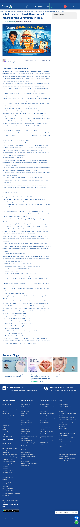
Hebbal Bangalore (25, 407)
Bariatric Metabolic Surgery (47, 407)
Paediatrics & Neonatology (9, 416)
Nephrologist (62, 426)
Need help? (49, 2)
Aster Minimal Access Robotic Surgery (10, 501)
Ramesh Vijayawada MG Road (29, 436)
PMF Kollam (24, 425)
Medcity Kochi (25, 411)
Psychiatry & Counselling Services (49, 440)
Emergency (5, 468)
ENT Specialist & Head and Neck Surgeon (67, 414)
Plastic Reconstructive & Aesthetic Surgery (9, 472)
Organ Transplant (25, 461)
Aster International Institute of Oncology (10, 449)
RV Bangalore (24, 438)
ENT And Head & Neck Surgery (48, 413)
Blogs (4, 434)
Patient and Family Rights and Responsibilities (29, 464)
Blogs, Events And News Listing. (11, 11)
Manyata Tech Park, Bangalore (67, 459)
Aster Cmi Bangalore (25, 11)
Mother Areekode (25, 420)
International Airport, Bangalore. (67, 454)
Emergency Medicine (45, 416)
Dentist (61, 409)
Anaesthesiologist (63, 404)
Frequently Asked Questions (28, 457)
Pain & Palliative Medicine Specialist (68, 433)
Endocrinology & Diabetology (47, 418)
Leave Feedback (70, 2)
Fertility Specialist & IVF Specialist (68, 422)
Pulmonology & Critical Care (9, 418)
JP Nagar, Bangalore (64, 456)
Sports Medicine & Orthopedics (10, 491)
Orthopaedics (6, 413)
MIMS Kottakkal (25, 418)
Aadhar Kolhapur (25, 404)
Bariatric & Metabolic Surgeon (66, 407)
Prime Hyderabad (25, 427)
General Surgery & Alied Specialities (8, 483)
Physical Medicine (63, 435)
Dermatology (43, 411)
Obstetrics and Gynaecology (9, 409)
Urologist (61, 446)
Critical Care (5, 466)
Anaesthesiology (44, 404)
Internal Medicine (44, 422)
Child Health (5, 495)
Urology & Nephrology (8, 459)
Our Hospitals (31, 6)
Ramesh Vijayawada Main (28, 434)
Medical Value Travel (26, 450)
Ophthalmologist (63, 431)
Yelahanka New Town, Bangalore (67, 461)
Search (77, 2)
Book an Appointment (8, 432)
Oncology (5, 411)
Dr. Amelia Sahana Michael (23, 22)
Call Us (68, 6)
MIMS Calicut (24, 413)
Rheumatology (44, 442)
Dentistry (42, 409)
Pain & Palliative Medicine (46, 431)
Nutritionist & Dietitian (65, 429)
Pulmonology (5, 498)
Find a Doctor (6, 425)
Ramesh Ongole (25, 431)
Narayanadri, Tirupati (26, 422)
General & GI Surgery (7, 488)
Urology (4, 480)
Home (1, 11)
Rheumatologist (63, 444)
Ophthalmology (44, 429)
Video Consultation (26, 452)
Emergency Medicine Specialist (67, 417)
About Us (5, 427)
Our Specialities (44, 6)
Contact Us (62, 2)
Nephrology (5, 486)
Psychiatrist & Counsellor (65, 442)
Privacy (7, 519)
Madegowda (24, 409)
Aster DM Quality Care (8, 436)
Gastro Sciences (6, 475)
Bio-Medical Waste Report (28, 459)
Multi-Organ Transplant (8, 461)
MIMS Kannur (24, 416)
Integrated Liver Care (8, 477)
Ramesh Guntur (25, 429)
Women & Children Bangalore (28, 443)
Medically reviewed (9, 22)
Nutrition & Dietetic (45, 427)
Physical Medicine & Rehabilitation (11, 493)
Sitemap (14, 519)
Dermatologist (63, 411)
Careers (56, 2)
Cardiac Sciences (6, 404)
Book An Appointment (56, 6)
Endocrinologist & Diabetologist (67, 420)
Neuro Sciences (6, 407)
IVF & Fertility (43, 420)
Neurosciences (6, 452)
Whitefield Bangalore (26, 440)
